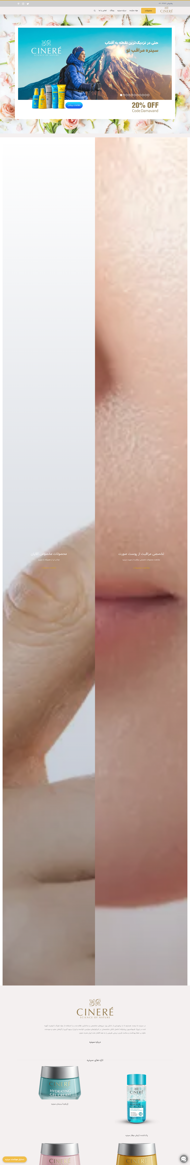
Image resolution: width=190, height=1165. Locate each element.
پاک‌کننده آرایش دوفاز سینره (137, 1135)
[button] (95, 10)
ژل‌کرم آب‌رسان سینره (59, 1104)
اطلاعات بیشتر (74, 105)
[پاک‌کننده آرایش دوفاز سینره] (137, 1098)
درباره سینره (95, 1042)
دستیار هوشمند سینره (14, 1159)
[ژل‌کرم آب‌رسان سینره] (60, 1083)
